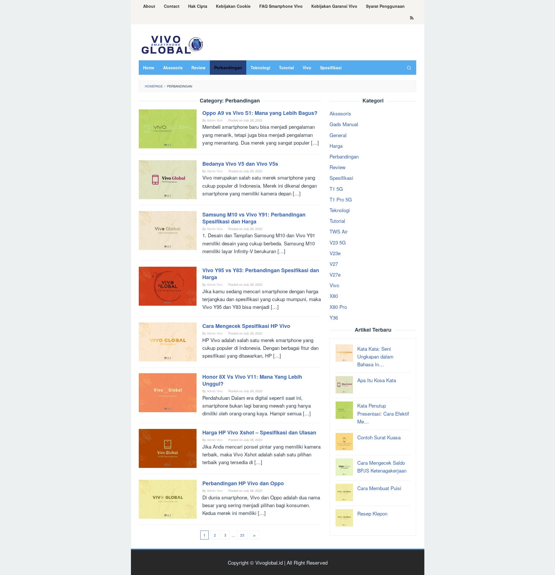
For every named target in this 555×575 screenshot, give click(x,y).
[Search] (409, 67)
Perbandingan (344, 156)
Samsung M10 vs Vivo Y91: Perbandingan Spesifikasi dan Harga (254, 218)
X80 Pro (338, 306)
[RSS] (411, 18)
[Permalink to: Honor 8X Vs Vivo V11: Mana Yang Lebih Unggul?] (168, 391)
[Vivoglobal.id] (172, 43)
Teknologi (340, 209)
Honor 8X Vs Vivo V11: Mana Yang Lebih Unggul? (252, 380)
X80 (334, 295)
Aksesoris (340, 113)
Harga (336, 145)
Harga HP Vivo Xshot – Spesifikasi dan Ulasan (259, 432)
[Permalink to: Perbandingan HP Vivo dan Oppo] (168, 498)
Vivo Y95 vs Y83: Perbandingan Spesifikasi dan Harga (260, 273)
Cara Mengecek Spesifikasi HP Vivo (246, 326)
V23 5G (338, 242)
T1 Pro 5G (341, 199)
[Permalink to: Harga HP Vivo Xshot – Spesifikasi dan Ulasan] (168, 447)
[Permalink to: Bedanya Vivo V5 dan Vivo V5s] (168, 178)
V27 (334, 263)
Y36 (334, 317)
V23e (335, 252)
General (338, 134)
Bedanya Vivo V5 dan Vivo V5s (240, 163)
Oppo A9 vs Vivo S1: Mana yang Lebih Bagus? (259, 113)
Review (337, 167)
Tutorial (337, 220)
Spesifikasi (341, 177)
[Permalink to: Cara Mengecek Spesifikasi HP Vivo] (168, 341)
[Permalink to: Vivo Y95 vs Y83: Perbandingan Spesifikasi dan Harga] (168, 285)
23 (242, 535)
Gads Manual (344, 124)
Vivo (334, 285)
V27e (335, 274)
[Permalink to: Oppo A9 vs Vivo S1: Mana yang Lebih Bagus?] (168, 128)
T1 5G (336, 188)
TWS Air (339, 231)
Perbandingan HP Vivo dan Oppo (243, 483)
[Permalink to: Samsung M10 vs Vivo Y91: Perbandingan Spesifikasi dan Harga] (168, 229)
